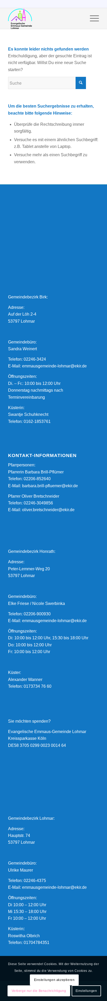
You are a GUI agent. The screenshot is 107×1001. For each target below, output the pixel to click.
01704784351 (36, 942)
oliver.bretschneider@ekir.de (48, 510)
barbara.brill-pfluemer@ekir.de (50, 486)
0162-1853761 (37, 421)
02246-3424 (35, 359)
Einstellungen (86, 991)
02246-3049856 (38, 503)
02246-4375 (35, 880)
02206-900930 (37, 614)
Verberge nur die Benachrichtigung (39, 991)
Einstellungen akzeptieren (54, 980)
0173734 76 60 (37, 686)
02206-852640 (37, 479)
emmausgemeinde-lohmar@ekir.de (54, 366)
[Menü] (92, 18)
